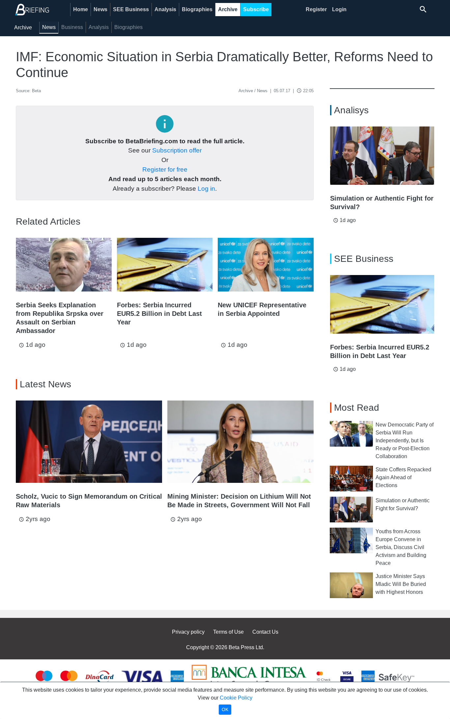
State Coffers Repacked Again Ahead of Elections (403, 477)
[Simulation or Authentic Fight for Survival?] (382, 155)
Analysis (165, 9)
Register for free (164, 169)
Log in (206, 188)
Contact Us (265, 632)
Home (80, 9)
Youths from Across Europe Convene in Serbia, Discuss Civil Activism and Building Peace (401, 547)
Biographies (197, 9)
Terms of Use (228, 632)
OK (225, 709)
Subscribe (256, 9)
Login (339, 9)
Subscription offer (177, 150)
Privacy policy (188, 632)
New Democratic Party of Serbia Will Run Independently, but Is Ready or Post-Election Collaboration (405, 440)
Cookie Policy (236, 698)
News (100, 9)
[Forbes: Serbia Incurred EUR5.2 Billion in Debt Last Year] (165, 264)
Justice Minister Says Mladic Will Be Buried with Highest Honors (401, 584)
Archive (228, 9)
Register (316, 9)
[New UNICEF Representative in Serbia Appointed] (266, 264)
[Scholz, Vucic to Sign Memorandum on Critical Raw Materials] (89, 442)
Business (72, 27)
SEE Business (131, 9)
